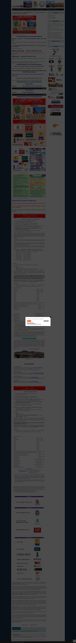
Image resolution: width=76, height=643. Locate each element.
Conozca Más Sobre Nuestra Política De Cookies (34, 324)
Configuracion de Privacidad (31, 323)
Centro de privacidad (30, 322)
